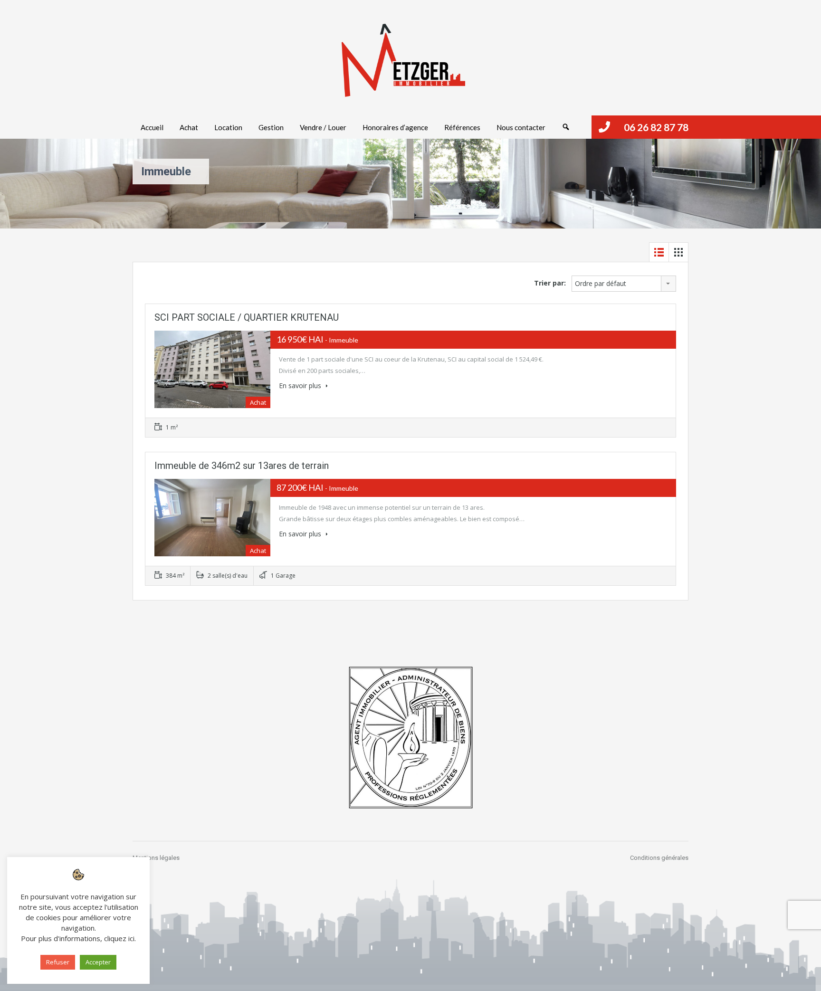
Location (228, 127)
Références (462, 127)
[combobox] (624, 284)
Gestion (271, 127)
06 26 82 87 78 (656, 127)
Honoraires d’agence (395, 127)
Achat (189, 127)
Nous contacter (520, 127)
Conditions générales (659, 857)
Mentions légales (156, 857)
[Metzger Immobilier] (403, 60)
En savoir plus (301, 385)
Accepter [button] (98, 962)
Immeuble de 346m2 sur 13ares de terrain (241, 465)
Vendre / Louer (323, 127)
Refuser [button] (57, 962)
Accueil (152, 127)
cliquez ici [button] (119, 938)
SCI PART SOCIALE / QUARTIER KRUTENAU (246, 317)
